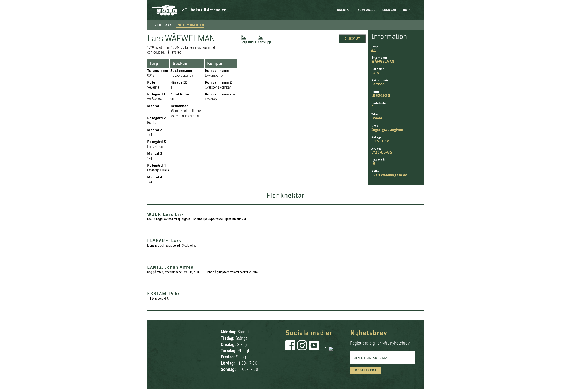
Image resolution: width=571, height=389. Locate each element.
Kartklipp (264, 42)
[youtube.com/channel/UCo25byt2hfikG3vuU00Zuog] (314, 347)
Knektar (344, 10)
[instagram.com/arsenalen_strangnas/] (302, 347)
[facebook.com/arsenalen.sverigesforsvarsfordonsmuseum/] (291, 347)
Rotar (408, 10)
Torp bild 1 (249, 42)
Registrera (366, 370)
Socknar (389, 10)
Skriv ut (352, 39)
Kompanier (366, 10)
